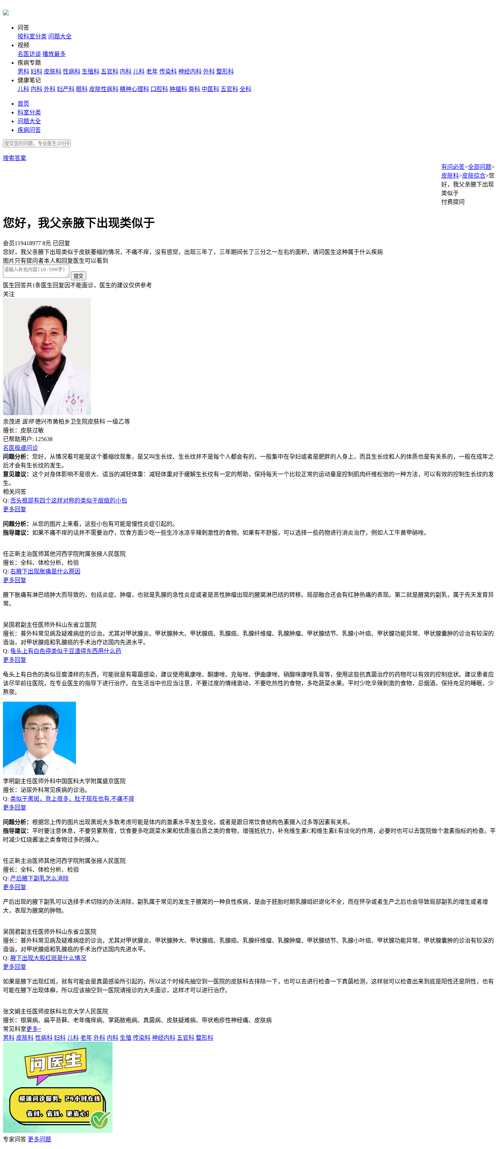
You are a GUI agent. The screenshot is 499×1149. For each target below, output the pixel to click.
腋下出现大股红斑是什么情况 (48, 958)
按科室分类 (32, 36)
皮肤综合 (473, 175)
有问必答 (453, 167)
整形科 (225, 71)
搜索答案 (14, 158)
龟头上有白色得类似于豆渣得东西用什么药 (65, 651)
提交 (78, 276)
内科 (126, 71)
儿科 (139, 71)
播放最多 (54, 54)
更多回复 (14, 509)
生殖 (126, 1038)
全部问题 (479, 167)
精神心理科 (134, 89)
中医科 (210, 89)
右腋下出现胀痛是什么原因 (45, 571)
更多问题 (39, 1139)
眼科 (82, 89)
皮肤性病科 (103, 89)
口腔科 (159, 89)
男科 (23, 71)
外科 (209, 71)
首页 (23, 104)
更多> (33, 1029)
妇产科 (66, 89)
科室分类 (29, 112)
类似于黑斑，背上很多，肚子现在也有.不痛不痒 (72, 799)
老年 (152, 71)
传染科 (168, 71)
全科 (245, 89)
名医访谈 (29, 54)
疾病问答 (29, 130)
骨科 (194, 89)
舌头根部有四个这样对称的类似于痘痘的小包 (68, 500)
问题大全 (60, 36)
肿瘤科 (178, 89)
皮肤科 (52, 71)
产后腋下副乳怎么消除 (39, 878)
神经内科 (190, 71)
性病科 (71, 71)
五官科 (109, 71)
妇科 (36, 71)
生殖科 (90, 71)
